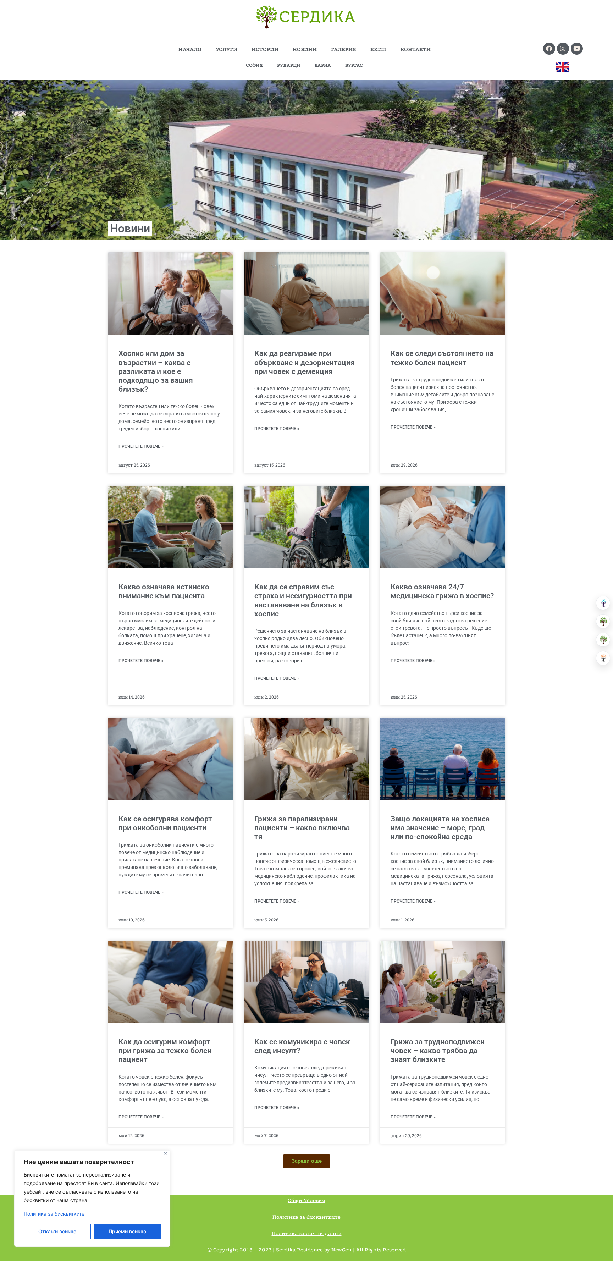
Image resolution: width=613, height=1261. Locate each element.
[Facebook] (549, 49)
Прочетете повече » (141, 446)
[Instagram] (563, 49)
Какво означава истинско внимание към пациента (163, 591)
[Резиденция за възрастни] (603, 621)
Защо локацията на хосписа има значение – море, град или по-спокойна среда (440, 828)
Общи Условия (306, 1200)
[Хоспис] (603, 640)
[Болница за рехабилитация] (603, 603)
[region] (92, 1198)
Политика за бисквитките (54, 1214)
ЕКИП (378, 49)
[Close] (165, 1153)
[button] (306, 1161)
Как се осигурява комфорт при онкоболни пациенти (165, 823)
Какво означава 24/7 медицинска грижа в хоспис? (442, 591)
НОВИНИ (305, 49)
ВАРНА (323, 65)
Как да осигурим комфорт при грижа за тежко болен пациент (164, 1050)
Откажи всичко (57, 1231)
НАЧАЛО (189, 49)
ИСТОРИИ (265, 49)
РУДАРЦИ (288, 65)
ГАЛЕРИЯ (343, 49)
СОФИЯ (254, 65)
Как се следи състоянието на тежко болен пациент (442, 358)
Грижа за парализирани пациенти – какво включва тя (302, 828)
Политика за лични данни (307, 1233)
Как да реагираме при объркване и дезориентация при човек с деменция (304, 362)
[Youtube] (577, 49)
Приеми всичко (127, 1231)
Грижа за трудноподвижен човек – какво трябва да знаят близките (438, 1050)
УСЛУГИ (226, 49)
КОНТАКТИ (416, 49)
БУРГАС (354, 65)
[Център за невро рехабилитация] (603, 658)
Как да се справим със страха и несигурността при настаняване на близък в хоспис (303, 600)
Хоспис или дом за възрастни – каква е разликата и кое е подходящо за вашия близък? (155, 371)
